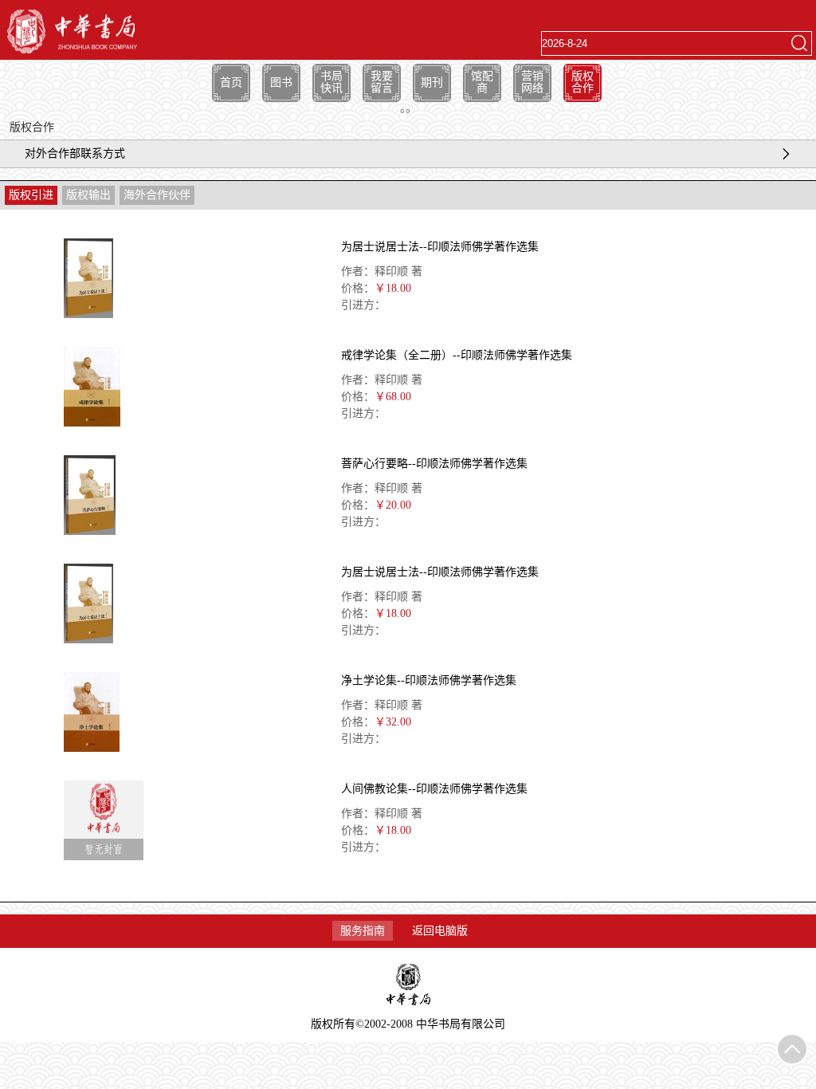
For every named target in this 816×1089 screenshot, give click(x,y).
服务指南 (362, 931)
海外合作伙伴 (157, 195)
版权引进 (31, 195)
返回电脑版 (440, 931)
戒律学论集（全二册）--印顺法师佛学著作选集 (456, 355)
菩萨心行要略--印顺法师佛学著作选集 (434, 464)
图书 (281, 82)
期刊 (432, 82)
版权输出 (88, 195)
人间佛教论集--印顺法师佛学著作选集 (434, 789)
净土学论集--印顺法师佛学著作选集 (428, 680)
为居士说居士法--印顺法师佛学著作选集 (440, 247)
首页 (231, 82)
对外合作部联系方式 (75, 153)
